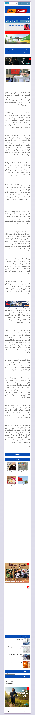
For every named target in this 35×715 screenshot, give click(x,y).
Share (28, 451)
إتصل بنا (27, 3)
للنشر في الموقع (9, 681)
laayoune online (11, 711)
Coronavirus (20, 639)
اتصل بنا (7, 679)
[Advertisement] (17, 508)
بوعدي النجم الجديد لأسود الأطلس (15, 25)
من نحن (22, 3)
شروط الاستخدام (9, 683)
